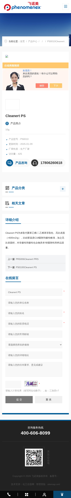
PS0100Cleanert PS (26, 267)
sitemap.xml (53, 484)
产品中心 (32, 41)
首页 (22, 41)
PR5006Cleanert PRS (27, 259)
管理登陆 (40, 484)
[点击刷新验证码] (31, 383)
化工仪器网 (28, 484)
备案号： (54, 476)
